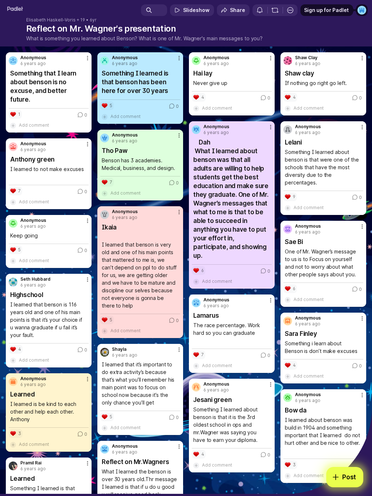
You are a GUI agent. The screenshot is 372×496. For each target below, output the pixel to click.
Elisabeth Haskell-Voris (51, 20)
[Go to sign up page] (362, 10)
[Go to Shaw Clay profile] (287, 60)
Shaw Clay (306, 57)
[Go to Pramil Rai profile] (13, 466)
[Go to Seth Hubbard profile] (13, 282)
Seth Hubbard (35, 279)
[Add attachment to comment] (13, 125)
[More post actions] (83, 61)
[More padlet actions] (290, 10)
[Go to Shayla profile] (104, 352)
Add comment (34, 125)
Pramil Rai (30, 462)
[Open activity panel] (259, 10)
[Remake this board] (275, 10)
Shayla (119, 349)
